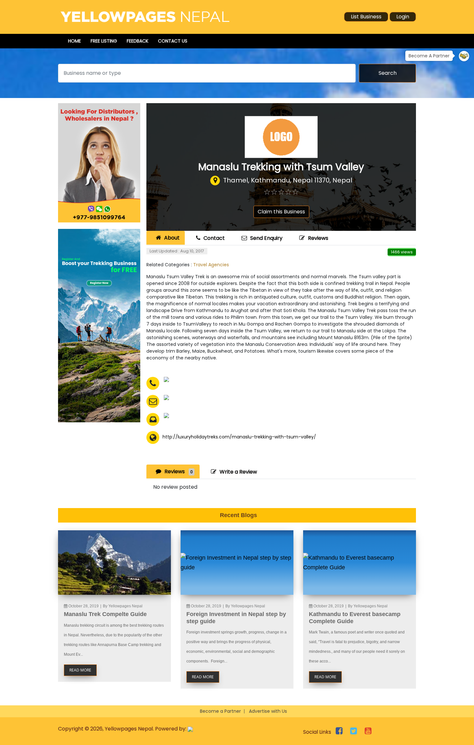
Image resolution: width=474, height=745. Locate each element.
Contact (214, 238)
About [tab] (172, 237)
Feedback (137, 41)
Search (388, 73)
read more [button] (80, 670)
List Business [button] (366, 16)
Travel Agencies (211, 264)
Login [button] (402, 16)
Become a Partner (220, 711)
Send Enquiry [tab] (266, 238)
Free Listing (104, 41)
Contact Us (172, 41)
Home (74, 41)
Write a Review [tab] (238, 471)
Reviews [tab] (178, 471)
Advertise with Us (268, 711)
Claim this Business (281, 211)
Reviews (318, 238)
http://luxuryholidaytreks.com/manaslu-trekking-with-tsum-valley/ (239, 437)
